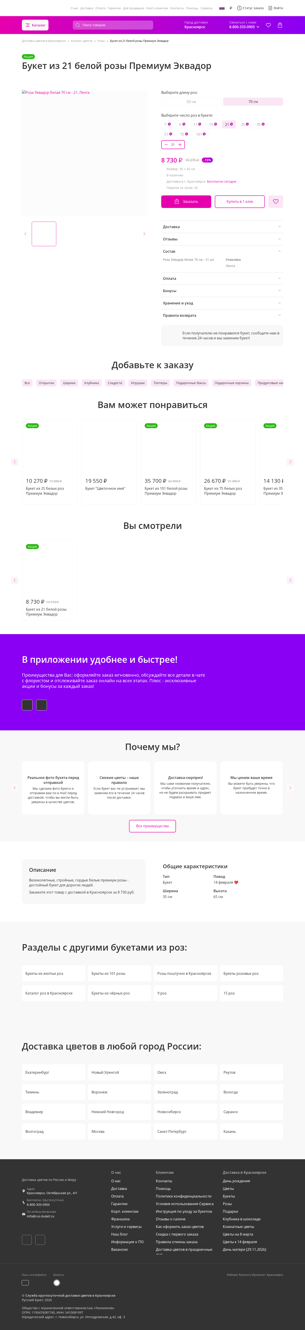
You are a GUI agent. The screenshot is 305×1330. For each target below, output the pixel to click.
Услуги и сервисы (126, 1226)
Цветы (228, 1188)
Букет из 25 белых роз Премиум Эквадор (45, 459)
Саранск (231, 1111)
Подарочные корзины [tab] (232, 383)
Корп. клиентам (157, 8)
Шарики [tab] (69, 383)
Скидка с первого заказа (177, 1234)
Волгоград (34, 1131)
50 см (191, 101)
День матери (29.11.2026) (244, 1249)
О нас (74, 8)
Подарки (230, 1211)
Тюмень (32, 1092)
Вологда (231, 1092)
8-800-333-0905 (38, 1204)
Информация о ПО (127, 1241)
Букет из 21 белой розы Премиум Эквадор (46, 580)
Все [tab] (27, 383)
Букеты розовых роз (241, 973)
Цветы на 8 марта (238, 1234)
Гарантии (114, 8)
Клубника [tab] (91, 383)
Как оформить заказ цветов (180, 1226)
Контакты (177, 8)
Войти (278, 8)
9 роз (162, 993)
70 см (253, 101)
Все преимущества (152, 825)
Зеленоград (167, 1092)
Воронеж (99, 1092)
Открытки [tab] (46, 383)
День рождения (236, 1180)
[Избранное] (268, 25)
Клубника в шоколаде (242, 1219)
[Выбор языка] (222, 8)
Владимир (34, 1111)
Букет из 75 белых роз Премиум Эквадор (223, 459)
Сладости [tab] (115, 383)
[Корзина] (280, 25)
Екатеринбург (37, 1072)
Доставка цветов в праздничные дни (184, 1252)
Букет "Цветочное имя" (105, 484)
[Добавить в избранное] (275, 201)
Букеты (229, 1196)
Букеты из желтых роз (44, 973)
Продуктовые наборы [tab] (274, 383)
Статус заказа (253, 8)
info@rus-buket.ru (40, 1216)
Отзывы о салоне (171, 1219)
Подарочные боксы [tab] (191, 383)
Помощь (192, 8)
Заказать (190, 201)
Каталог (39, 25)
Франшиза (120, 1219)
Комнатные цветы (238, 1226)
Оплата (100, 8)
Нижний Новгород (108, 1111)
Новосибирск (169, 1111)
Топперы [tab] (160, 383)
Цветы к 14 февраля (240, 1241)
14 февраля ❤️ (225, 882)
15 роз (229, 993)
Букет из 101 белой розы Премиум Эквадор (166, 459)
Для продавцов (133, 8)
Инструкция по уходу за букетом (184, 1211)
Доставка (86, 8)
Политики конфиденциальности (183, 1196)
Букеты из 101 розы (108, 973)
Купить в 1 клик (240, 201)
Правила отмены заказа (177, 1241)
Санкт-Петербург (172, 1131)
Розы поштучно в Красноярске (184, 973)
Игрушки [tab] (138, 383)
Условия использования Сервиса (185, 1203)
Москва (98, 1131)
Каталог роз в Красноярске (49, 993)
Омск (161, 1072)
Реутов (229, 1072)
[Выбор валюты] (231, 8)
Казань (230, 1131)
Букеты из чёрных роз (111, 993)
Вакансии (119, 1249)
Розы (227, 1203)
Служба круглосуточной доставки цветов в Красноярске (70, 1295)
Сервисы (207, 8)
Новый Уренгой (105, 1072)
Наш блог (119, 1234)
